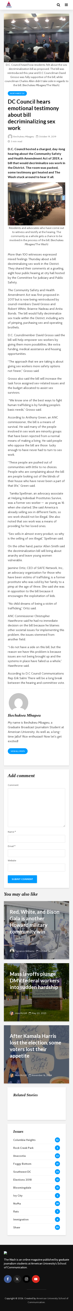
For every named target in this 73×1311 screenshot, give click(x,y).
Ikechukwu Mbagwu (23, 136)
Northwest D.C (17, 93)
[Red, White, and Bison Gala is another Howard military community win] (36, 930)
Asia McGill (21, 1013)
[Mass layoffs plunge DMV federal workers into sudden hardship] (36, 992)
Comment (13, 785)
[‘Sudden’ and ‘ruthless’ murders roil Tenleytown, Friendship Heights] (21, 1130)
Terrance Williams (24, 951)
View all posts (18, 751)
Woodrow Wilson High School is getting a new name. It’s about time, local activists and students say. (46, 1111)
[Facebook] (8, 1279)
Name (12, 832)
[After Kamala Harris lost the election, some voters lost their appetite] (36, 1054)
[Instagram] (26, 1279)
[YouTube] (36, 1279)
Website (12, 860)
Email (11, 846)
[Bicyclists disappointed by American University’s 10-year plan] (21, 1149)
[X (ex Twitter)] (17, 1279)
